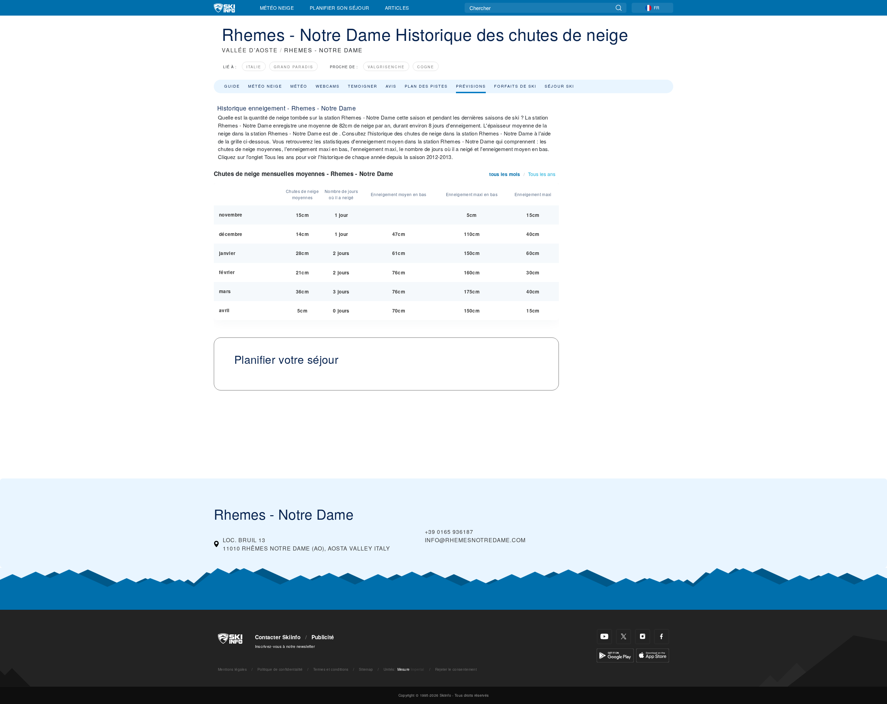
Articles (397, 7)
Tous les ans (541, 173)
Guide (232, 86)
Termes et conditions (330, 669)
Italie (253, 66)
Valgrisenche (386, 66)
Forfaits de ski (515, 86)
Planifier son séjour (339, 7)
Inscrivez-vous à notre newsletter (285, 646)
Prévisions (471, 86)
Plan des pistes (426, 86)
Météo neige (265, 86)
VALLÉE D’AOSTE (250, 50)
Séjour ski (559, 86)
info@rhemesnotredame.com (475, 540)
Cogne (425, 66)
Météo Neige (277, 7)
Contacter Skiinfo (277, 637)
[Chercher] (618, 8)
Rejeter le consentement (456, 669)
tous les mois (504, 174)
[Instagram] (642, 636)
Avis (391, 86)
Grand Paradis (293, 66)
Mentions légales (232, 669)
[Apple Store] (652, 654)
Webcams (328, 86)
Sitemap (366, 669)
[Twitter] (623, 636)
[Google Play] (615, 654)
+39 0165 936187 (449, 532)
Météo (298, 86)
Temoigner (362, 86)
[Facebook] (661, 636)
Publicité (322, 637)
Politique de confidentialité (280, 669)
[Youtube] (604, 636)
